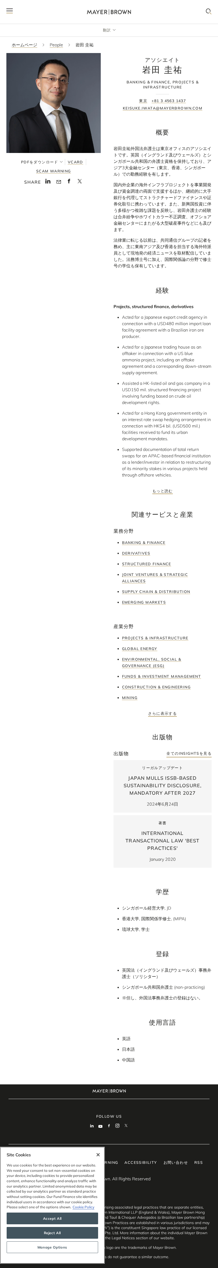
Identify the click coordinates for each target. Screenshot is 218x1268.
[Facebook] (109, 1126)
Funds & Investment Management (161, 676)
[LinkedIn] (92, 1126)
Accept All (52, 1218)
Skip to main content (25, 4)
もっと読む (162, 491)
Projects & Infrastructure (155, 638)
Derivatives (136, 553)
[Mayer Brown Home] (109, 12)
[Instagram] (117, 1126)
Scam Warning (53, 171)
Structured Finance (146, 564)
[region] (52, 1205)
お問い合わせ (176, 1162)
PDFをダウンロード (39, 162)
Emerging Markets (144, 602)
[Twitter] (126, 1126)
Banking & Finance (144, 542)
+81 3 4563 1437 (169, 100)
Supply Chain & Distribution (156, 591)
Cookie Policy (83, 1207)
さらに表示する (162, 713)
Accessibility (140, 1162)
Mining (129, 697)
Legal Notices (123, 1237)
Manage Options (52, 1247)
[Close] (98, 1155)
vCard (75, 162)
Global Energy (139, 648)
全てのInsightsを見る (189, 753)
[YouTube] (100, 1126)
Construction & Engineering (156, 687)
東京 (143, 100)
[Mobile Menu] (9, 12)
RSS (198, 1162)
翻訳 (107, 30)
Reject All (52, 1233)
